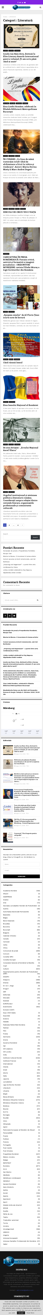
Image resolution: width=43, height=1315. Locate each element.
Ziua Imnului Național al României (20, 405)
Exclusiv (11, 50)
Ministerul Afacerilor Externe (13, 1100)
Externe (6, 1019)
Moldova (6, 1106)
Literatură (17, 50)
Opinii (5, 1127)
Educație (12, 103)
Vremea (6, 702)
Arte (4, 903)
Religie (5, 1160)
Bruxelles (6, 924)
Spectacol (6, 1199)
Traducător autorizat (10, 1220)
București (6, 103)
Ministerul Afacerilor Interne (13, 1103)
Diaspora (6, 980)
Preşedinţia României (11, 1154)
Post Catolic (7, 1148)
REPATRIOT (7, 1163)
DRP (4, 992)
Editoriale (7, 740)
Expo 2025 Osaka (9, 1013)
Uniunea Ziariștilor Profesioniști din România (19, 1241)
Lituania (6, 1091)
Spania (5, 1196)
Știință (5, 1208)
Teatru (5, 1217)
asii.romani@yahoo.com (25, 1290)
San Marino (7, 1172)
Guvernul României (10, 1043)
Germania (6, 1037)
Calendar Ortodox (9, 936)
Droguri (6, 989)
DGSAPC (6, 977)
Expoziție (6, 1016)
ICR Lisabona (8, 1049)
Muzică (5, 1109)
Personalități (7, 1133)
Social (5, 1193)
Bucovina (6, 927)
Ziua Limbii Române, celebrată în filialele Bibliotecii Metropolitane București (20, 109)
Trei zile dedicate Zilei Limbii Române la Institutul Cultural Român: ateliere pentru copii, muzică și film (25, 808)
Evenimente (7, 1007)
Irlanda (5, 1067)
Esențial (6, 1001)
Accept (20, 1313)
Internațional (8, 1064)
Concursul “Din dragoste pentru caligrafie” (25, 834)
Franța (5, 1034)
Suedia (5, 1211)
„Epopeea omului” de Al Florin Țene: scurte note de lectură (21, 316)
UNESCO (6, 1232)
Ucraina (6, 1226)
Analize (5, 900)
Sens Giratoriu (8, 1187)
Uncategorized (8, 1229)
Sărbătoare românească (12, 1178)
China (5, 948)
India (5, 1055)
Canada (6, 939)
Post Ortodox (8, 1151)
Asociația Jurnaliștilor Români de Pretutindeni (20, 906)
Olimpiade (6, 1124)
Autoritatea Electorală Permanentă (16, 912)
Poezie (17, 208)
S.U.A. (5, 1169)
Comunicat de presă (10, 951)
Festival (5, 1028)
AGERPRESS (7, 897)
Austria (5, 909)
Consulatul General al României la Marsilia (18, 963)
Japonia (6, 1079)
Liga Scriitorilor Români (12, 1085)
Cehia (5, 945)
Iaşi (4, 1046)
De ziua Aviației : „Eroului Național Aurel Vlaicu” (20, 448)
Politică (6, 1139)
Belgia (5, 918)
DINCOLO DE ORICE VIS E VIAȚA (19, 212)
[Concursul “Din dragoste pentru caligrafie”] (8, 838)
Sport (5, 1202)
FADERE (6, 1022)
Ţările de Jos (7, 1214)
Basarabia (6, 915)
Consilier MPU (8, 957)
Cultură (5, 50)
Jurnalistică (7, 1082)
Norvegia (6, 1115)
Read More (30, 1313)
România (25, 103)
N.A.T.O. (5, 1112)
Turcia (5, 1223)
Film (4, 1031)
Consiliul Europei (9, 960)
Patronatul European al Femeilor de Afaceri (19, 1130)
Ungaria (6, 1235)
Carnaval (6, 942)
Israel (5, 1070)
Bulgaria (6, 933)
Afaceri (5, 894)
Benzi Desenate (8, 921)
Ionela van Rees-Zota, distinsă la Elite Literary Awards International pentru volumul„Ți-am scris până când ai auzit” (21, 57)
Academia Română (10, 891)
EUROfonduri (8, 1004)
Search (5, 534)
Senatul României (9, 1184)
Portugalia (7, 1145)
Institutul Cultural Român (12, 1058)
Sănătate (6, 1175)
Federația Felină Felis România (14, 1025)
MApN (5, 1094)
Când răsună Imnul (12, 362)
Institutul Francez (9, 1061)
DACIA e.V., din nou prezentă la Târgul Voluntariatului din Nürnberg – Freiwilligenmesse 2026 (26, 821)
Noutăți (17, 155)
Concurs (6, 954)
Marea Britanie (8, 1097)
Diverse (5, 983)
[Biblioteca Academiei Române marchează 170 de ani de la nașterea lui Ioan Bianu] (8, 764)
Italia (5, 1076)
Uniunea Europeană (10, 1238)
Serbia (5, 1190)
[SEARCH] (37, 600)
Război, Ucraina (9, 1157)
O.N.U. (5, 1121)
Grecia (5, 1040)
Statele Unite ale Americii (12, 1205)
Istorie (11, 359)
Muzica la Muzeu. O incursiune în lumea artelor (19, 556)
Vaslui (5, 1244)
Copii (5, 966)
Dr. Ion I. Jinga (8, 986)
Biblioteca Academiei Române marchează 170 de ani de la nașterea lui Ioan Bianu (26, 762)
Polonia (6, 1142)
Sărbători (6, 1181)
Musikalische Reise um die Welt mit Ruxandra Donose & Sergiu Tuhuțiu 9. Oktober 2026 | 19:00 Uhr (21, 692)
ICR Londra (7, 1052)
